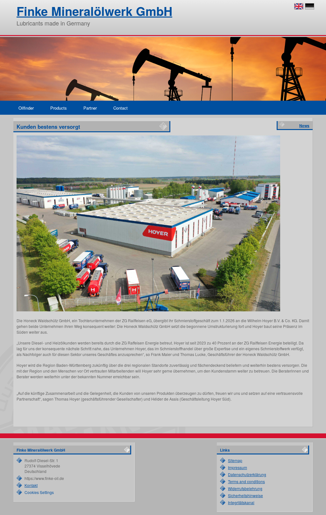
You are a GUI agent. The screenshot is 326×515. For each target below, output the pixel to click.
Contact (120, 108)
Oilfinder (26, 108)
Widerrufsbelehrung (245, 488)
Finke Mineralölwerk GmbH (94, 11)
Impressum (237, 467)
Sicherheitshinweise (245, 495)
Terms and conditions (246, 481)
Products (58, 108)
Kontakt (31, 485)
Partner (90, 108)
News (304, 125)
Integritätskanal (241, 502)
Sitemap (235, 460)
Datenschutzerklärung (247, 474)
